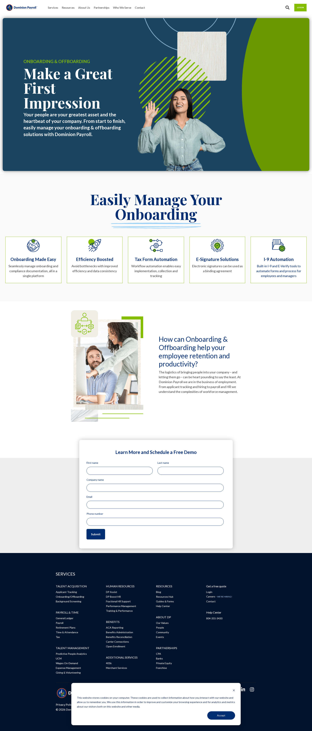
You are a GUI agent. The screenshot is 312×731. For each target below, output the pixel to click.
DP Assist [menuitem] (111, 591)
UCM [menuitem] (59, 658)
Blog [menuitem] (158, 591)
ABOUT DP (163, 617)
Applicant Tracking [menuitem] (66, 591)
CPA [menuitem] (158, 653)
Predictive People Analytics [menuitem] (71, 653)
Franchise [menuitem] (161, 667)
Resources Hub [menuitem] (164, 596)
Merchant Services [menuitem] (116, 667)
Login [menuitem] (209, 591)
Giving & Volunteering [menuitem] (68, 672)
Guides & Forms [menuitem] (165, 601)
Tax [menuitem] (58, 636)
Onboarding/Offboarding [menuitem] (70, 596)
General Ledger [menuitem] (64, 618)
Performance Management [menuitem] (121, 606)
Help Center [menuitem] (163, 606)
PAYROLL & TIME (67, 612)
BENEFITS (113, 621)
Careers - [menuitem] (219, 596)
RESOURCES (164, 586)
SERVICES (65, 573)
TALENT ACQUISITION (71, 586)
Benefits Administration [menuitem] (119, 632)
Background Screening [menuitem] (68, 601)
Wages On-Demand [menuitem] (67, 663)
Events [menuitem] (160, 636)
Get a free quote (216, 586)
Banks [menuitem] (159, 658)
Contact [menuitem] (211, 601)
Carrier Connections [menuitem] (117, 641)
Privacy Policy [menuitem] (64, 704)
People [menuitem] (160, 627)
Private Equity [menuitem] (164, 663)
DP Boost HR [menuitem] (113, 596)
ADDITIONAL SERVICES (122, 657)
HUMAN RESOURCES (120, 586)
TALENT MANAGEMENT (72, 648)
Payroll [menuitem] (59, 622)
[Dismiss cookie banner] (234, 691)
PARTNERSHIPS (166, 648)
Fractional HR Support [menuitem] (118, 601)
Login (300, 7)
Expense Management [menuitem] (68, 667)
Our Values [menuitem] (162, 622)
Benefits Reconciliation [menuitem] (119, 636)
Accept (221, 715)
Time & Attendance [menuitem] (67, 632)
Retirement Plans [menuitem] (65, 627)
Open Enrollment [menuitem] (115, 646)
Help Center (213, 612)
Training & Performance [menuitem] (119, 610)
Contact (140, 7)
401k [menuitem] (109, 663)
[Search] (287, 7)
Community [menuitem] (162, 632)
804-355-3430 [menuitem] (214, 618)
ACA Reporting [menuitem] (114, 627)
